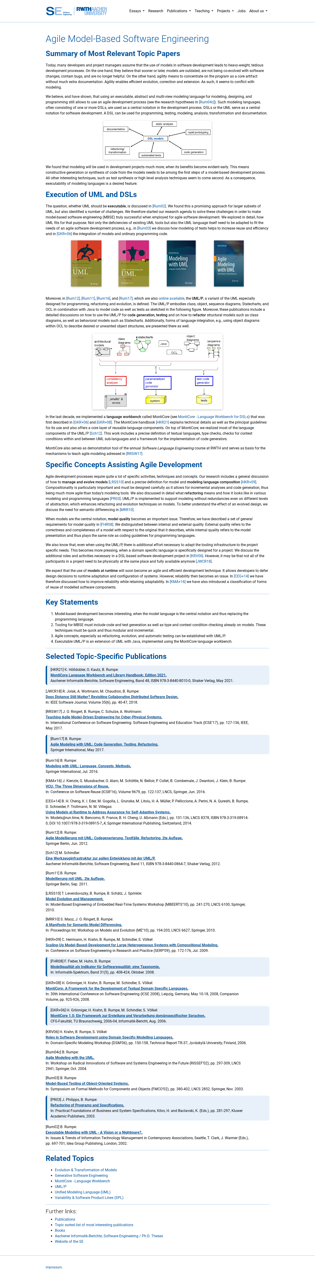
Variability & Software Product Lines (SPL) (89, 1197)
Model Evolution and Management (74, 899)
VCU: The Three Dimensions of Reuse (77, 786)
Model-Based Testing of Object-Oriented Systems (87, 1083)
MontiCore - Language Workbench (82, 1181)
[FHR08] (106, 524)
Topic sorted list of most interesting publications (94, 1225)
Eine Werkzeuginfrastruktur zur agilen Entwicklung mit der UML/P (100, 858)
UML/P (60, 1186)
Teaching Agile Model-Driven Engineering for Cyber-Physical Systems (103, 717)
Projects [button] (224, 11)
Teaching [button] (203, 11)
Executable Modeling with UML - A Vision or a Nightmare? (93, 1132)
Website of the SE (69, 1241)
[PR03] (115, 498)
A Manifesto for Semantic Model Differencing (83, 925)
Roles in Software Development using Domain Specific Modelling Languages (109, 1037)
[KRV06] (196, 556)
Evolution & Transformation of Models (86, 1170)
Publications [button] (177, 11)
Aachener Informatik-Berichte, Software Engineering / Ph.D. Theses (109, 1236)
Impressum (54, 1267)
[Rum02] (159, 206)
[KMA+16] (178, 582)
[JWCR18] (204, 561)
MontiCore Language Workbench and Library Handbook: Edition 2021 (108, 675)
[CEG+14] (241, 576)
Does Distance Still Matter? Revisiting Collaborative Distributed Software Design (111, 697)
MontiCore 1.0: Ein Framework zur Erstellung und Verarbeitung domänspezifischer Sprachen (127, 1015)
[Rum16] (103, 298)
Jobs (242, 11)
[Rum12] (73, 298)
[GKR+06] (64, 234)
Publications (65, 1219)
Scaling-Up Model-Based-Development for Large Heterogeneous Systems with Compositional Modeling (131, 945)
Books (60, 1230)
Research (155, 11)
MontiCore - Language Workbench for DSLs (213, 417)
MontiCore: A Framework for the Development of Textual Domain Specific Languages (116, 988)
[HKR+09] (248, 482)
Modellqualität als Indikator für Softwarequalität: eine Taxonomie (105, 967)
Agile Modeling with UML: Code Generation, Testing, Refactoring (104, 744)
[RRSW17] (134, 453)
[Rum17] (126, 298)
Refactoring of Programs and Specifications (87, 1105)
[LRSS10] (116, 482)
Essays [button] (135, 11)
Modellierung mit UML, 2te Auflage (75, 878)
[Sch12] (96, 433)
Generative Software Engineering (81, 1175)
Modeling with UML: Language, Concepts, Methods (88, 766)
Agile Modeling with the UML (69, 1057)
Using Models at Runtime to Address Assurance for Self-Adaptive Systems (107, 812)
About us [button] (257, 11)
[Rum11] (88, 298)
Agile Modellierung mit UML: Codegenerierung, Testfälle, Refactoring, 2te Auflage (114, 838)
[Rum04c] (206, 102)
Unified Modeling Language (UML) (83, 1192)
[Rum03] (144, 228)
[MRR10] (127, 510)
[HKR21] (162, 422)
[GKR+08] (104, 422)
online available (171, 298)
